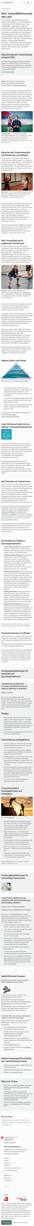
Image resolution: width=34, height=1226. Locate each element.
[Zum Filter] (24, 2)
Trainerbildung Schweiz (19, 85)
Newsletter (9, 1180)
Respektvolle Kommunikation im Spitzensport (17, 1069)
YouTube (8, 1178)
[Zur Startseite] (7, 2)
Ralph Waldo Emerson (10, 960)
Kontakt (6, 1160)
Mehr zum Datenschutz (7, 1218)
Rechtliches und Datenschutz (12, 1168)
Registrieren (7, 1163)
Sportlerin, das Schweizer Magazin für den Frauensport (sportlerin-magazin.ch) (16, 1097)
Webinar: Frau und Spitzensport (13, 1072)
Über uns (6, 1158)
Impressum (7, 1165)
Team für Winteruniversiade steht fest (15, 725)
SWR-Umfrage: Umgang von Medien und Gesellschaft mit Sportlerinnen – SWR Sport (15, 512)
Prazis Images (10, 817)
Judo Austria (7, 729)
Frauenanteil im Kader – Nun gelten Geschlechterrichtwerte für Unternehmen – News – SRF (18, 1087)
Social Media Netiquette (11, 1170)
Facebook (8, 1175)
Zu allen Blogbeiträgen (8, 72)
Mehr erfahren (14, 1153)
